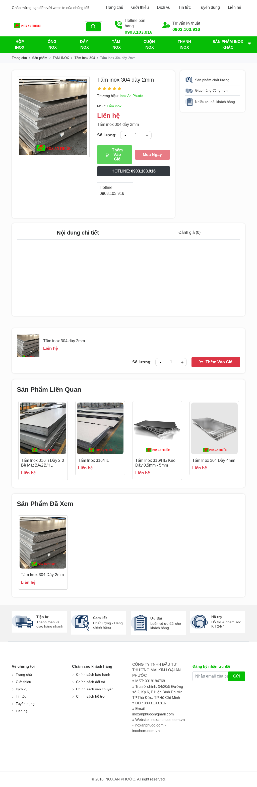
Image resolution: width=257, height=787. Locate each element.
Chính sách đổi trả (90, 682)
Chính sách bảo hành (93, 674)
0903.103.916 (138, 32)
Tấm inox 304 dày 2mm (125, 80)
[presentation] (10, 440)
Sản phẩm (39, 58)
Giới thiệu (140, 7)
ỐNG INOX (52, 44)
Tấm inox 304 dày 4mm (213, 460)
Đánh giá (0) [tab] (189, 232)
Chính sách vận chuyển (94, 689)
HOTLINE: (133, 171)
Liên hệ (234, 7)
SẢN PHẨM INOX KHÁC (228, 44)
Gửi (236, 676)
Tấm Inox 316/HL (93, 460)
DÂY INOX (84, 44)
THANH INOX (184, 44)
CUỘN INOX (149, 44)
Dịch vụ (163, 7)
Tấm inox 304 (85, 58)
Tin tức (184, 7)
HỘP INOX (19, 44)
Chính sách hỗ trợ (90, 696)
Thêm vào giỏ (117, 154)
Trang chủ (114, 7)
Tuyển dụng (209, 7)
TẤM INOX (116, 44)
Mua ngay (152, 154)
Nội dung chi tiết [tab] (78, 233)
